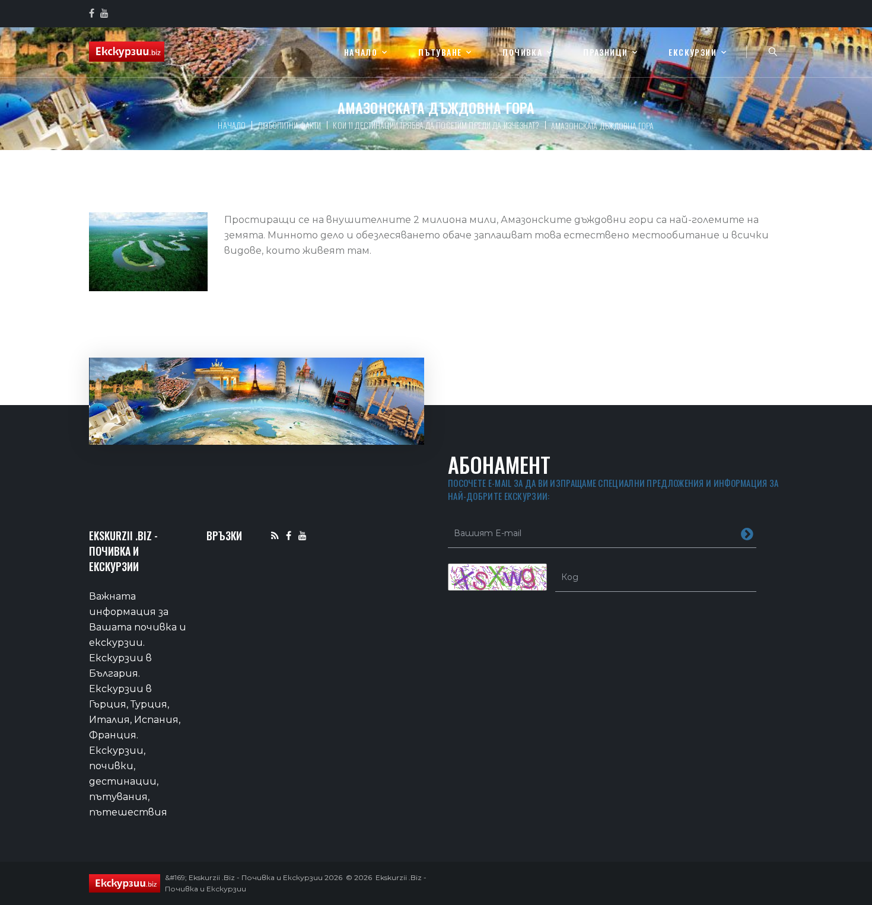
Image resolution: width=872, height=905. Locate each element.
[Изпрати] (747, 533)
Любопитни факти (289, 125)
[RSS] (275, 535)
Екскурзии (693, 52)
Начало (360, 52)
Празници (605, 52)
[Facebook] (288, 535)
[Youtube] (302, 535)
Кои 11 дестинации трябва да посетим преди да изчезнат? (436, 125)
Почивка (522, 52)
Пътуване (440, 52)
